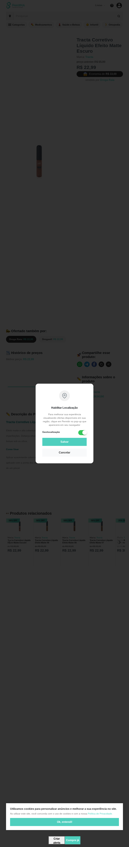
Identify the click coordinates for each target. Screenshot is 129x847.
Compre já (72, 840)
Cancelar (64, 452)
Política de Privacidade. (100, 813)
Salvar (64, 441)
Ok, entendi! (64, 821)
